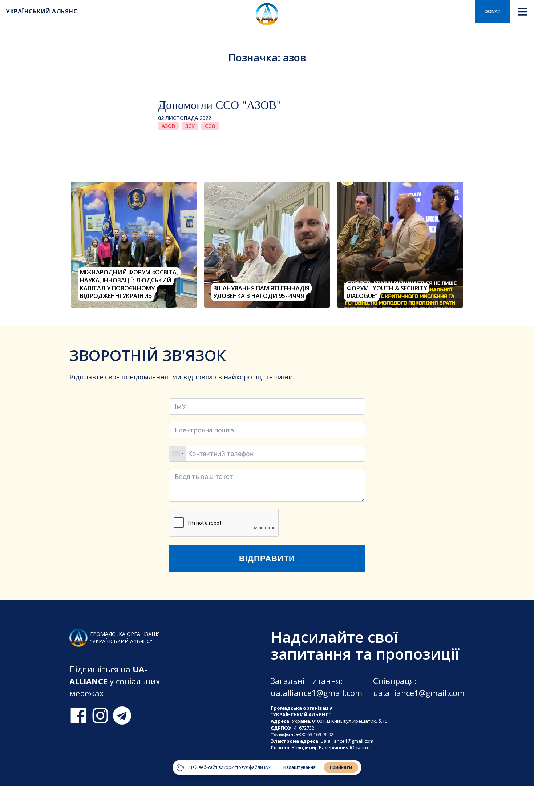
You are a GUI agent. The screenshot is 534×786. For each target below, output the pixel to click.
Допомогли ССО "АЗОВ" (219, 104)
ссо (210, 125)
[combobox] (177, 453)
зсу (190, 125)
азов (168, 125)
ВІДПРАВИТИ (267, 558)
